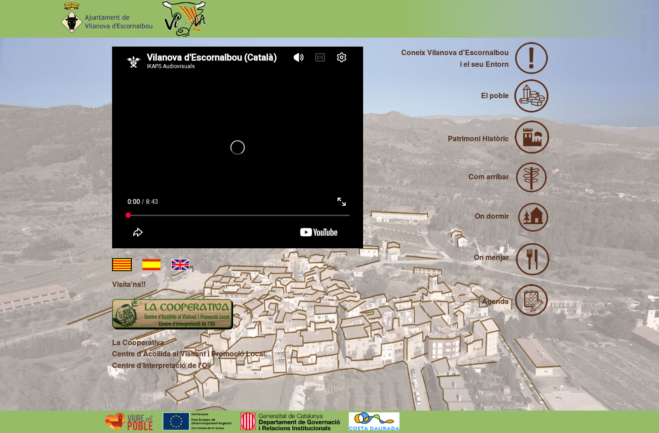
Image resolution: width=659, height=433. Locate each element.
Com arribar (488, 176)
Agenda (495, 301)
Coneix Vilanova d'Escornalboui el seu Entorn (455, 58)
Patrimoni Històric (478, 138)
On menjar (491, 257)
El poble (495, 95)
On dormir (492, 216)
